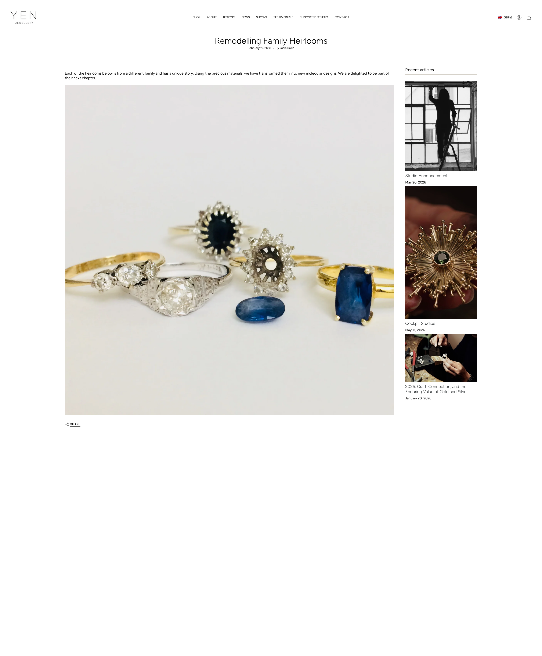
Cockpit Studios (420, 323)
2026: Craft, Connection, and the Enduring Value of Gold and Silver (436, 389)
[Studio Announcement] (441, 126)
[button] (196, 17)
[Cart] (529, 17)
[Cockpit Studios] (441, 252)
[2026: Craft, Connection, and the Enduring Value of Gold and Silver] (441, 358)
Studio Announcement (426, 175)
